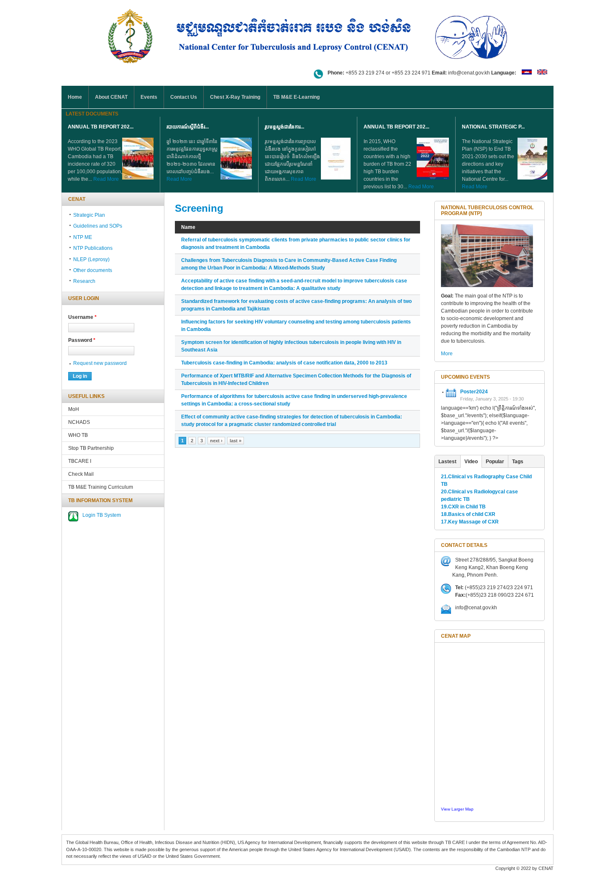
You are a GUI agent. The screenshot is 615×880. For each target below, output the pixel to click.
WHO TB (78, 435)
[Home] (307, 34)
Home (75, 97)
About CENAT (111, 97)
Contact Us (183, 97)
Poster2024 (474, 392)
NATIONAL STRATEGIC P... (493, 127)
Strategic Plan (89, 215)
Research (84, 281)
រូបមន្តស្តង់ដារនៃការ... (284, 127)
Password (81, 340)
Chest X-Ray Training (235, 97)
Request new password (100, 363)
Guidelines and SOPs (97, 226)
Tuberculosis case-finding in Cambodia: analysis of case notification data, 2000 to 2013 (284, 363)
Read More (106, 179)
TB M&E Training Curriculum (100, 487)
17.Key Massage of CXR (470, 522)
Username (82, 317)
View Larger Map (457, 809)
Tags (517, 461)
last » (235, 440)
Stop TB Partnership (91, 448)
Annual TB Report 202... (100, 127)
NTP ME (82, 237)
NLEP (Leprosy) (91, 259)
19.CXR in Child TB (463, 507)
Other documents (92, 270)
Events (149, 97)
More (447, 354)
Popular (495, 461)
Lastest (447, 461)
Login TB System (101, 515)
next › (216, 440)
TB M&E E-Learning (296, 97)
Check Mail (81, 474)
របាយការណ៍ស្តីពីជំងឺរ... (188, 127)
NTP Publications (93, 248)
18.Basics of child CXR (468, 514)
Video (471, 461)
